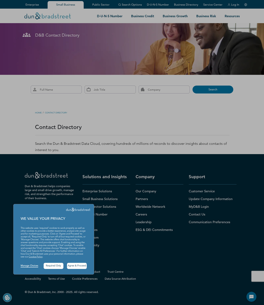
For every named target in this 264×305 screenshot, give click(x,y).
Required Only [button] (53, 266)
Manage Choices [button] (29, 266)
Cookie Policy (36, 257)
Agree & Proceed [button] (77, 266)
